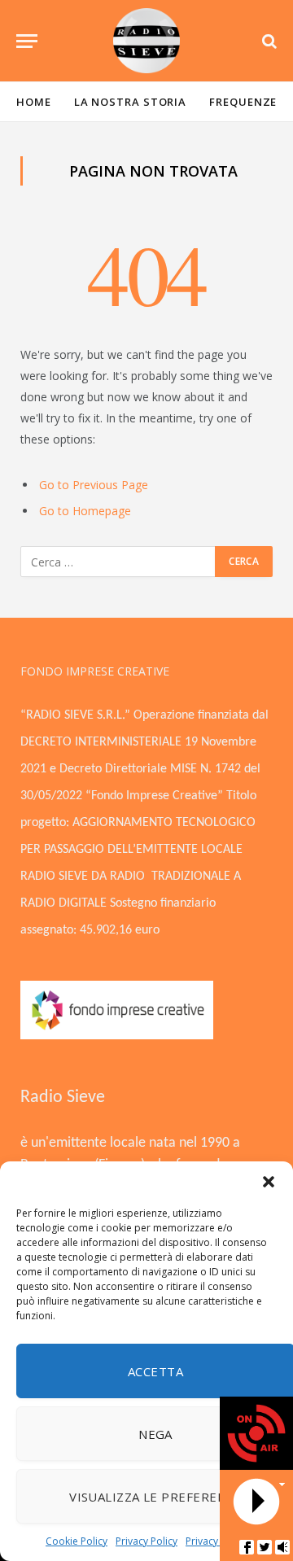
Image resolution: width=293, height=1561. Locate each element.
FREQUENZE (243, 101)
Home (33, 101)
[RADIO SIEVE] (146, 40)
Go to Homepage (85, 510)
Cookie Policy (76, 1541)
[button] (268, 1182)
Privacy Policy (146, 1541)
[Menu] (26, 41)
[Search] (268, 41)
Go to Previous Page (93, 484)
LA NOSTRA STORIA (130, 101)
